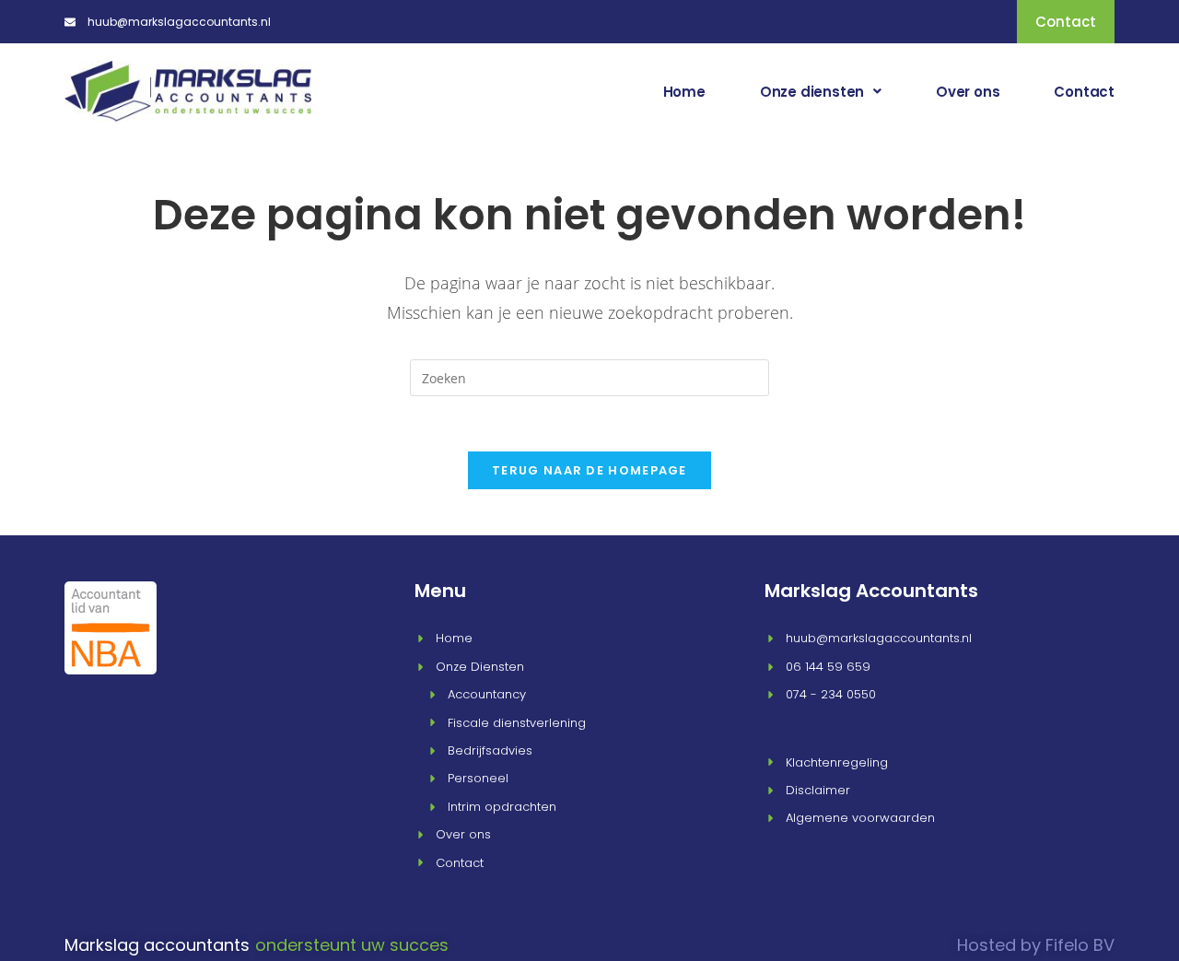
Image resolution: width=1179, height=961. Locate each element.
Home (684, 91)
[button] (820, 91)
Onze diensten (812, 91)
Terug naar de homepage (589, 470)
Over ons (967, 91)
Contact (1084, 91)
